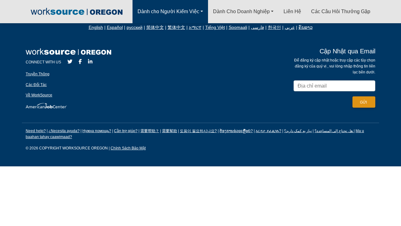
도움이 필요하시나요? (198, 131)
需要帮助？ (149, 131)
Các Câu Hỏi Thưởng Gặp (340, 11)
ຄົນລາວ (306, 27)
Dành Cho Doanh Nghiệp (241, 11)
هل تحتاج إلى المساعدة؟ (334, 131)
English (96, 27)
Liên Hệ (292, 11)
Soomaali (238, 27)
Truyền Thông (37, 74)
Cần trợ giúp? (126, 131)
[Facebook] (80, 61)
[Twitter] (69, 61)
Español (115, 27)
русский (135, 27)
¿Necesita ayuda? (64, 131)
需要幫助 (169, 131)
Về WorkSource (39, 95)
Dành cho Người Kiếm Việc (168, 11)
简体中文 (155, 27)
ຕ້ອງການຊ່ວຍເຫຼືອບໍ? (236, 131)
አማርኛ (195, 27)
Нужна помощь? (96, 131)
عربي (290, 27)
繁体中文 (176, 27)
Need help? (36, 131)
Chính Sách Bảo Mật (128, 148)
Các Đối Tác (36, 85)
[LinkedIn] (90, 61)
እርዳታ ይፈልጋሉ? (268, 131)
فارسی (257, 27)
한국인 (274, 27)
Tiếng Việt (215, 27)
